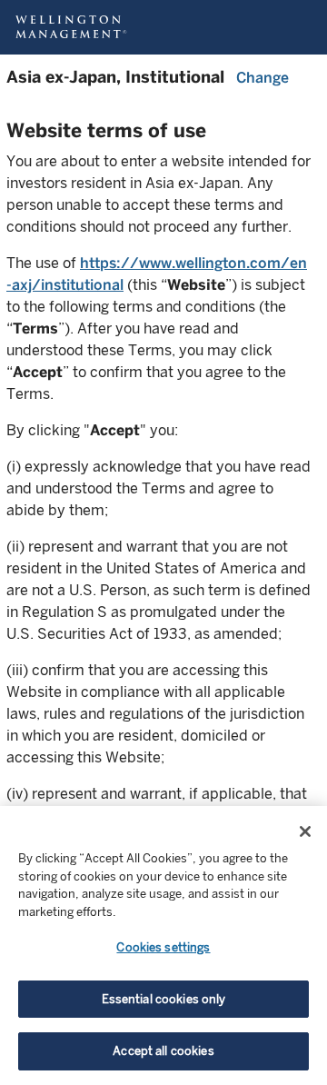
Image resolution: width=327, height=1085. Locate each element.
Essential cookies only (164, 999)
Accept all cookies (163, 1051)
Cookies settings (163, 947)
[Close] (305, 831)
